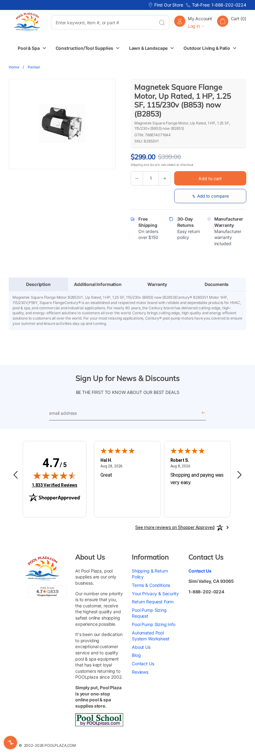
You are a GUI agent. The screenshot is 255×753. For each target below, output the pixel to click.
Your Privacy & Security (155, 593)
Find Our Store (168, 4)
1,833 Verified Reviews (54, 485)
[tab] (38, 284)
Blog (136, 655)
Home (14, 67)
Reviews (140, 672)
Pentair (34, 67)
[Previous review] (15, 475)
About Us (141, 647)
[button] (231, 22)
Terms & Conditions (151, 585)
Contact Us (143, 663)
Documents (217, 284)
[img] (54, 475)
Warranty (157, 284)
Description (38, 284)
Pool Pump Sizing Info (153, 624)
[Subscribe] (203, 413)
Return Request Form (153, 601)
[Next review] (239, 475)
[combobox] (103, 22)
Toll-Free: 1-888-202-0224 (219, 4)
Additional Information (98, 284)
